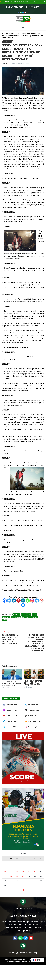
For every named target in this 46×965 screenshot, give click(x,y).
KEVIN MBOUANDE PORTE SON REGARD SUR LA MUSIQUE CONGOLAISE (33, 683)
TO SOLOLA (12, 34)
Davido (35, 614)
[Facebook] (18, 12)
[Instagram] (32, 600)
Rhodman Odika (16, 617)
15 (35, 872)
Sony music (25, 617)
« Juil (22, 890)
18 (11, 876)
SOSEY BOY (34, 617)
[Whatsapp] (21, 12)
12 (17, 872)
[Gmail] (41, 600)
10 (5, 872)
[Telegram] (37, 600)
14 (29, 872)
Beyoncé (23, 614)
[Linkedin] (14, 600)
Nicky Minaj (6, 617)
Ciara (29, 614)
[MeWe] (23, 600)
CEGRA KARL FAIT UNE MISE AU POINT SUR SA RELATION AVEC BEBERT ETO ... (11, 683)
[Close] (44, 1)
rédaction (7, 63)
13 (23, 872)
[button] (22, 27)
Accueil (4, 34)
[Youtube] (25, 12)
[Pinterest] (18, 600)
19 (17, 876)
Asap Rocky (16, 614)
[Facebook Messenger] (23, 605)
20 (23, 876)
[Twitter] (23, 12)
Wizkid (5, 620)
